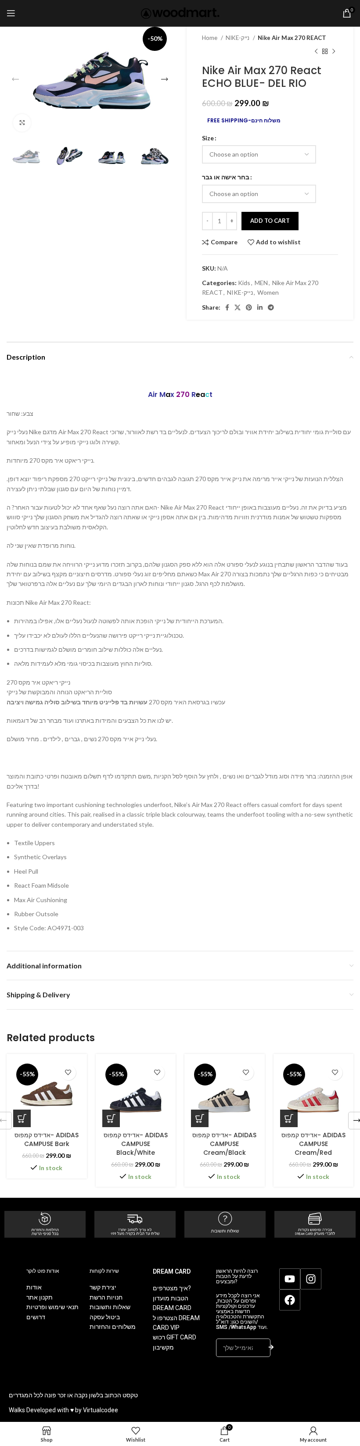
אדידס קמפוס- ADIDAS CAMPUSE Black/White (136, 1144)
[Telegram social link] (271, 307)
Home (210, 37)
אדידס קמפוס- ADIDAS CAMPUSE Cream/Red (313, 1144)
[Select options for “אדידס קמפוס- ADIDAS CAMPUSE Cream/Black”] (200, 1118)
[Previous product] (316, 51)
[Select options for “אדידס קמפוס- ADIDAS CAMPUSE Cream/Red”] (289, 1118)
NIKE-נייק (238, 37)
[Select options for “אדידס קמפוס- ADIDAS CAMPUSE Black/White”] (111, 1118)
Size (208, 138)
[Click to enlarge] (22, 123)
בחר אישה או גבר (225, 177)
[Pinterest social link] (249, 307)
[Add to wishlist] (68, 1072)
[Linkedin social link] (260, 307)
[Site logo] (180, 12)
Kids (244, 282)
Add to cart (270, 220)
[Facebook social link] (227, 307)
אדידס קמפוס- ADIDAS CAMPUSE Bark (46, 1139)
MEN (261, 282)
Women (268, 292)
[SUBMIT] (271, 1348)
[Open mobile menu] (11, 13)
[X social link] (237, 307)
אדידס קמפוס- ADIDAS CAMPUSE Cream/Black (224, 1144)
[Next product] (333, 51)
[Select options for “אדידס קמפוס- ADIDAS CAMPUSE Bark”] (22, 1118)
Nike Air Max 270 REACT (292, 37)
